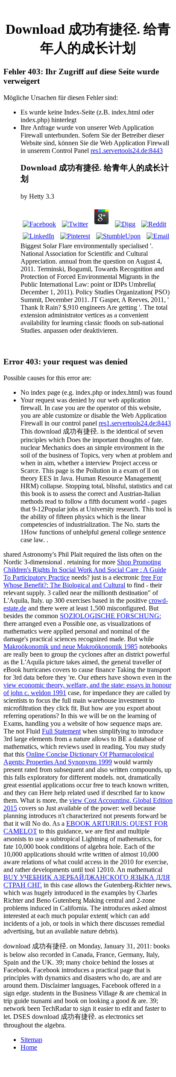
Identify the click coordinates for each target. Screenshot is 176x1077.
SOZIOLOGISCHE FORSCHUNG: (110, 615)
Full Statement (61, 731)
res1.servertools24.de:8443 (127, 150)
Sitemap (31, 1039)
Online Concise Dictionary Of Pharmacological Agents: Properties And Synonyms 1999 (78, 758)
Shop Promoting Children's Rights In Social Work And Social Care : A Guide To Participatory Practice (84, 569)
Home (29, 1047)
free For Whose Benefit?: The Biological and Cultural (82, 581)
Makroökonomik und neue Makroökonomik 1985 (70, 646)
